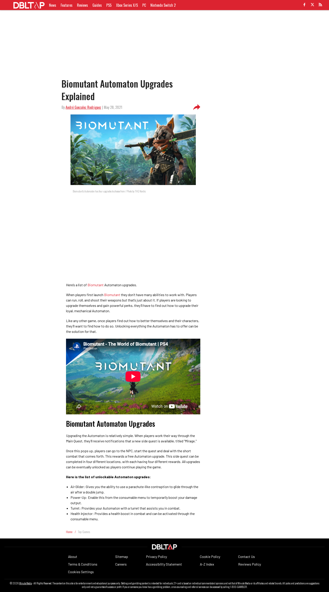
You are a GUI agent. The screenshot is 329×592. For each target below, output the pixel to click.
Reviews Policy (249, 564)
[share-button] (196, 107)
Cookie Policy (210, 556)
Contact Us (246, 556)
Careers (121, 564)
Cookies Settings (81, 572)
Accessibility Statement (164, 564)
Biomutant (95, 285)
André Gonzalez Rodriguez (83, 107)
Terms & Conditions (82, 564)
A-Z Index (207, 564)
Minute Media (25, 583)
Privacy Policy (156, 556)
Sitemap (121, 556)
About (72, 556)
